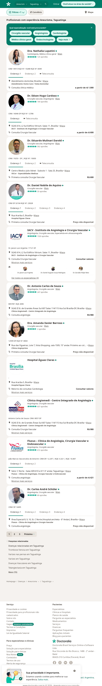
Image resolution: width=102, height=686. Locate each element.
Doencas (56, 627)
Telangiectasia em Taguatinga (22, 567)
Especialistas (58, 609)
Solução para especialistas (18, 648)
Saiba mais (43, 679)
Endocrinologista (44, 39)
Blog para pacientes (61, 636)
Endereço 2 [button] (30, 73)
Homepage (11, 581)
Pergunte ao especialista (64, 618)
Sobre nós (11, 618)
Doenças (21, 581)
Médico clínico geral (21, 39)
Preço (9, 645)
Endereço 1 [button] (15, 73)
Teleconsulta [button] (48, 73)
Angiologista (41, 33)
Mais (60, 54)
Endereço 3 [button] (45, 208)
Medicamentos (59, 621)
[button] (92, 27)
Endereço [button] (14, 118)
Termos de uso (13, 660)
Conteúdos (11, 657)
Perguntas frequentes (62, 630)
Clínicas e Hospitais (61, 612)
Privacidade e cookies (16, 609)
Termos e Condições (16, 627)
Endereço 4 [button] (59, 208)
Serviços (56, 624)
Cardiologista (59, 33)
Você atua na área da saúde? (77, 4)
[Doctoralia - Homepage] (9, 3)
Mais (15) (12, 572)
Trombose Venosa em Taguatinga (24, 549)
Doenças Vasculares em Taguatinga (25, 563)
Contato (10, 621)
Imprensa (11, 630)
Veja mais (63, 39)
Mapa (90, 12)
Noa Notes (14, 654)
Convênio (37, 12)
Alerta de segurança (15, 663)
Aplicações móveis (61, 633)
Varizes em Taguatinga (19, 558)
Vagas (19, 624)
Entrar (56, 4)
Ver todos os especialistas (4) (25, 278)
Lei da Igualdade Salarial (17, 633)
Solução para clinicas (16, 651)
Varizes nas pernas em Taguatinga (24, 554)
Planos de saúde (60, 615)
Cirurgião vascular (21, 33)
